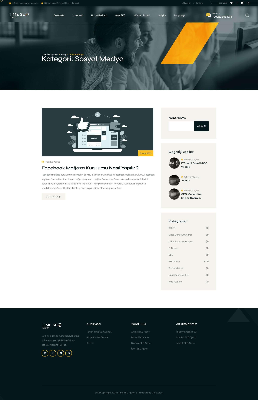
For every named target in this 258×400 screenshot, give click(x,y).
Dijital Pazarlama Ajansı (181, 241)
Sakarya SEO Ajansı (141, 343)
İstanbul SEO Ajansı (186, 337)
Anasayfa (59, 15)
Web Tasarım (175, 281)
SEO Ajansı (174, 261)
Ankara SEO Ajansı (140, 331)
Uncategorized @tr (178, 274)
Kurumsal (78, 15)
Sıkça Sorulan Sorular (97, 337)
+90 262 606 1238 (222, 16)
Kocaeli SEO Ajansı (185, 343)
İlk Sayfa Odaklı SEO (186, 331)
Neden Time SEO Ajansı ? (99, 331)
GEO (171, 254)
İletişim (199, 3)
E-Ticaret (173, 248)
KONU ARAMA (177, 117)
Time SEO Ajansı (52, 161)
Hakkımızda (186, 3)
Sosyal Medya (176, 268)
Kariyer (90, 343)
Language (179, 15)
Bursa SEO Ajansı (140, 337)
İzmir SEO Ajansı (139, 348)
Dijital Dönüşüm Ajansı (180, 234)
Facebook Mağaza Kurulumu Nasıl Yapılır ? (90, 168)
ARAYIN (201, 126)
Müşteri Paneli (142, 15)
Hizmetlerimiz (99, 15)
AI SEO (172, 228)
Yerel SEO (120, 15)
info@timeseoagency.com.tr (25, 3)
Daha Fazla (52, 196)
